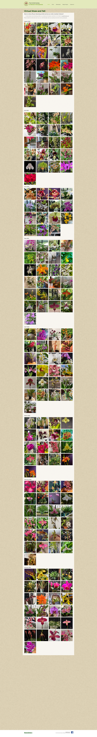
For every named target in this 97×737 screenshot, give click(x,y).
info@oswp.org (68, 732)
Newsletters (28, 733)
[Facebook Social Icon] (72, 732)
